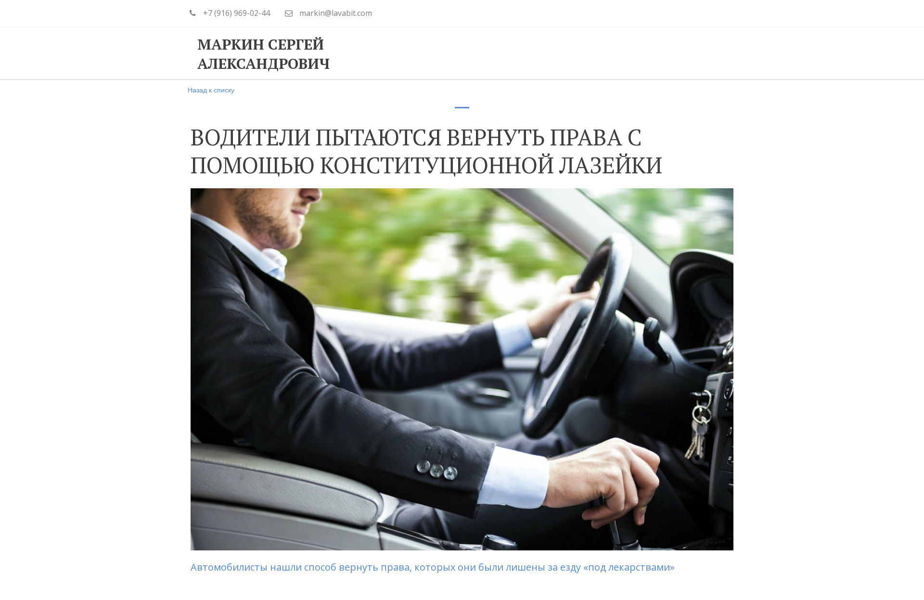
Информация (584, 53)
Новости (658, 53)
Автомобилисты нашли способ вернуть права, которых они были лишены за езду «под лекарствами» (434, 567)
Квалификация (496, 53)
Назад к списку (211, 89)
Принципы (415, 53)
